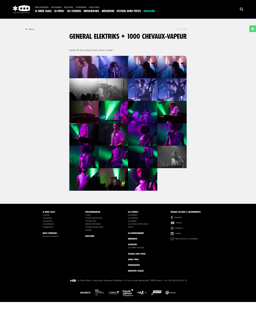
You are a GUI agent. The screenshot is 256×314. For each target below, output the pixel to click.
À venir (88, 215)
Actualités (132, 244)
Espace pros (94, 7)
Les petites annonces (136, 248)
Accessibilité (56, 7)
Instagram (179, 228)
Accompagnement (136, 233)
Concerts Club (90, 221)
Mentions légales (136, 271)
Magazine (149, 11)
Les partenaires (48, 224)
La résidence (133, 218)
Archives (88, 230)
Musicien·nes (91, 11)
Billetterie (68, 7)
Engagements (48, 227)
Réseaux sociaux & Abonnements (186, 212)
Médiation (108, 11)
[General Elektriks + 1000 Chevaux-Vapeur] (84, 67)
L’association (48, 221)
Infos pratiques (42, 7)
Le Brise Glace (43, 11)
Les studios (74, 11)
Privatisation (134, 265)
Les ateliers (132, 221)
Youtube (179, 223)
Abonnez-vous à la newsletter (186, 239)
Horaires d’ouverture (50, 236)
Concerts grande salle (93, 218)
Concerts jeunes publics (94, 227)
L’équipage (47, 218)
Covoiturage (81, 7)
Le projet (46, 215)
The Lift (130, 227)
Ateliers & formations (93, 224)
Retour (32, 29)
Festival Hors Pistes (129, 11)
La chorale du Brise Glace (138, 224)
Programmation (92, 212)
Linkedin (178, 233)
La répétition (132, 215)
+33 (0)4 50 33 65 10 (177, 280)
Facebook (178, 217)
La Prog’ (59, 11)
